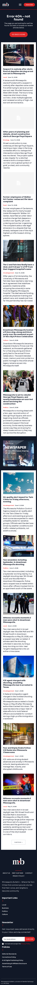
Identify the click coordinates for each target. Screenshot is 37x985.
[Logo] (5, 4)
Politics (6, 407)
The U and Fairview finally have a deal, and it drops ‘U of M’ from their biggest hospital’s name (18, 267)
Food (5, 205)
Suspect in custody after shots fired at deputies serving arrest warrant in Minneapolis (18, 71)
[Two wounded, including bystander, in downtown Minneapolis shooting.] (18, 546)
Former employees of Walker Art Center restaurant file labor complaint (18, 199)
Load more (17, 842)
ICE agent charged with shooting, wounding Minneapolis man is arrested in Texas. (17, 683)
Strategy (6, 140)
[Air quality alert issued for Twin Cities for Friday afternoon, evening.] (18, 483)
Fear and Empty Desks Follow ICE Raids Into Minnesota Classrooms (17, 750)
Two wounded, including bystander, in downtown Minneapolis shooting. (15, 562)
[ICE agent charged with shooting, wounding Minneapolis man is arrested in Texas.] (18, 666)
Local (5, 77)
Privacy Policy (25, 944)
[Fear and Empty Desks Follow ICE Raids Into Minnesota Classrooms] (18, 734)
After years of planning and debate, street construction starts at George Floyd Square (17, 134)
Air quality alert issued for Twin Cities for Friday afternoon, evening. (18, 499)
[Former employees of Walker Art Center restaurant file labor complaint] (18, 183)
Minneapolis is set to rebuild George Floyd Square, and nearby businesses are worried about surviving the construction (18, 399)
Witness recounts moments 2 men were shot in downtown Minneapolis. (17, 620)
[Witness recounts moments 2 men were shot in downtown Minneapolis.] (18, 604)
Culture (5, 340)
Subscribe (29, 939)
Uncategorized (8, 273)
